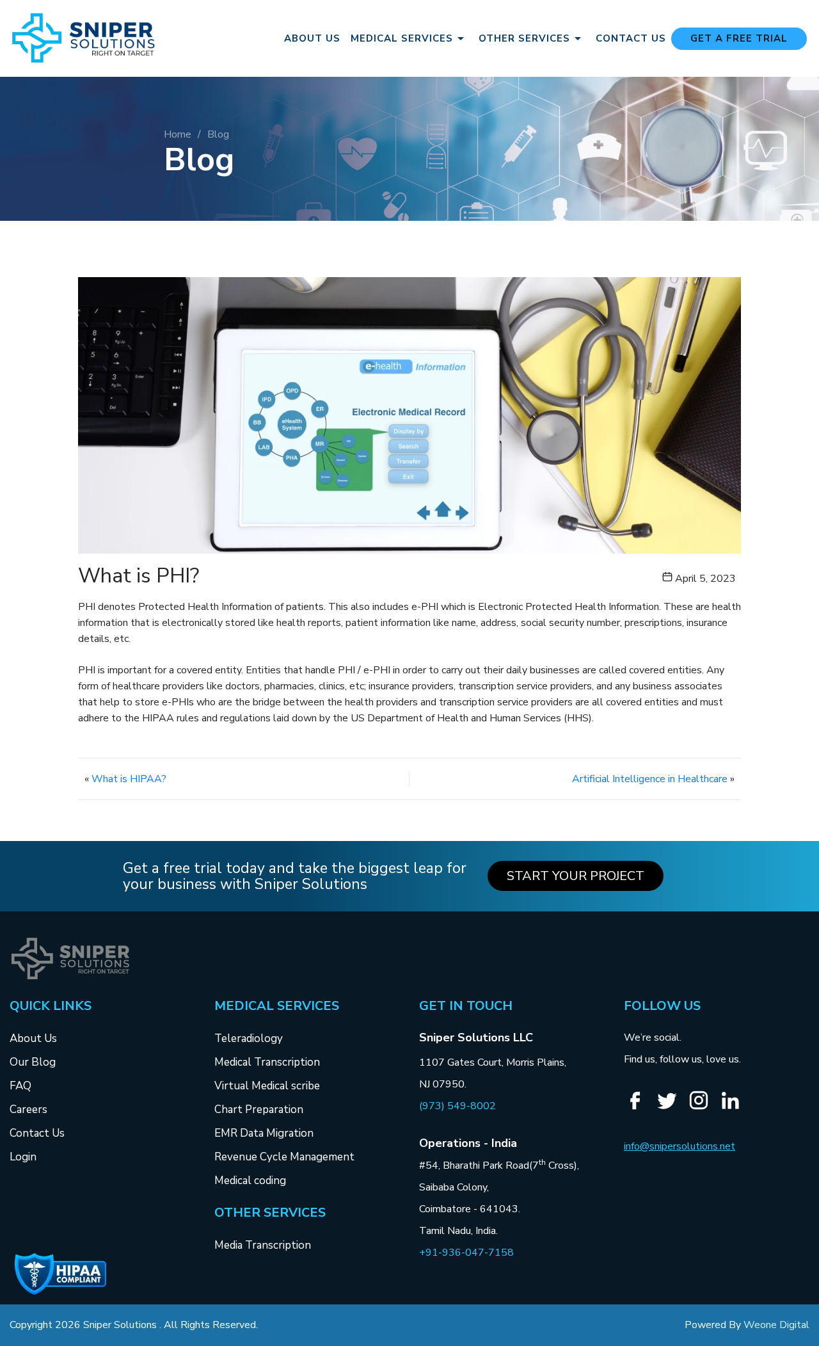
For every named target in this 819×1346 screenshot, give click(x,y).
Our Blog (33, 1062)
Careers (28, 1109)
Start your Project (575, 876)
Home (177, 134)
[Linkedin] (735, 1108)
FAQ (20, 1085)
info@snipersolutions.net (679, 1146)
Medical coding (250, 1180)
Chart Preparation (258, 1109)
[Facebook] (640, 1108)
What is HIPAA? (128, 779)
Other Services (524, 38)
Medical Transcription (267, 1062)
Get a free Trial (739, 38)
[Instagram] (703, 1107)
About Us (312, 39)
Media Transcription (262, 1245)
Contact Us (631, 39)
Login (23, 1157)
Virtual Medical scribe (267, 1085)
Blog (218, 134)
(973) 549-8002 (457, 1106)
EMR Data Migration (264, 1133)
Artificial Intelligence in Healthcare (650, 779)
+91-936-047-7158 (466, 1253)
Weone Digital (776, 1325)
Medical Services (402, 38)
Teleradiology (248, 1038)
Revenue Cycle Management (284, 1157)
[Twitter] (672, 1108)
